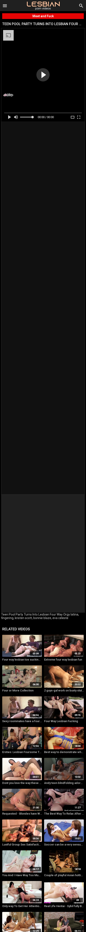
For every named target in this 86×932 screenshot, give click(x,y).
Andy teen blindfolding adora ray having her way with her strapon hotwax (64, 783)
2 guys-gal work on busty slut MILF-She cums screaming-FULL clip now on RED (64, 690)
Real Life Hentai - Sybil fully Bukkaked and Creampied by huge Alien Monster (64, 906)
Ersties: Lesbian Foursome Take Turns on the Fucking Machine (22, 752)
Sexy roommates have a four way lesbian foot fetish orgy (22, 721)
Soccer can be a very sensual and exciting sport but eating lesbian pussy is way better (64, 844)
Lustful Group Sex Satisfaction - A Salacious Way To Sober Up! (22, 844)
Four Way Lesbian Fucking (61, 721)
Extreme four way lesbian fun (63, 659)
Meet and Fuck (43, 16)
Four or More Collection (18, 690)
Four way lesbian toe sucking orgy (22, 659)
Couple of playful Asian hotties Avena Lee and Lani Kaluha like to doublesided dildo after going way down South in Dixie (64, 875)
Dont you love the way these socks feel (22, 783)
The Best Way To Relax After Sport (64, 813)
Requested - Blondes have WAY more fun (22, 813)
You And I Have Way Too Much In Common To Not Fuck (22, 875)
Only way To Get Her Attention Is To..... (22, 906)
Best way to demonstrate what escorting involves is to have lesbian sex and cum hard (64, 752)
